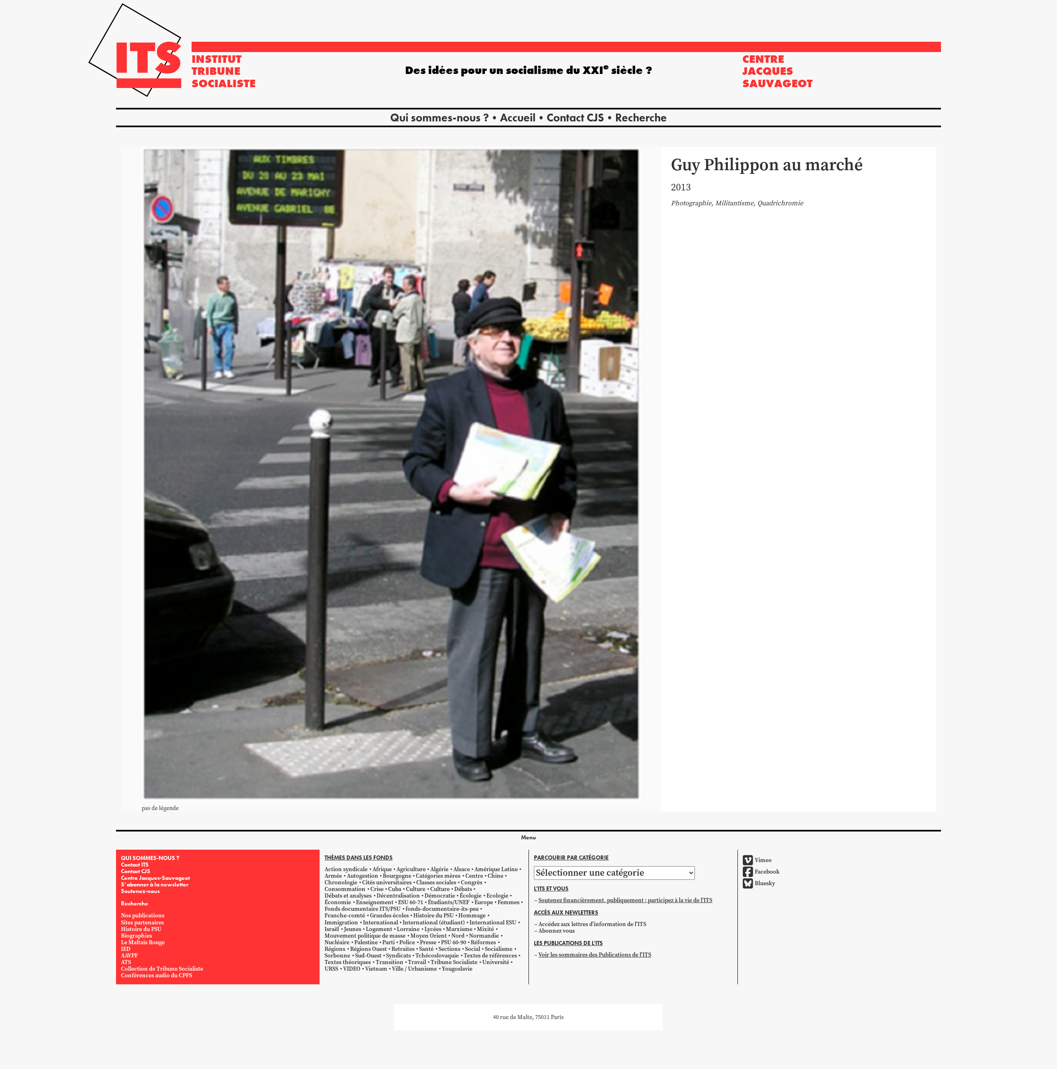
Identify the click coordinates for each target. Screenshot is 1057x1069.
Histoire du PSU (141, 929)
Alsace (461, 869)
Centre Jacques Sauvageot (777, 71)
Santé (426, 949)
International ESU (492, 922)
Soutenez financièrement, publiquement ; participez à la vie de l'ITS (625, 900)
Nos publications (142, 915)
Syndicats (398, 956)
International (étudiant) (434, 922)
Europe (483, 902)
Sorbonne (337, 956)
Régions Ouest (368, 949)
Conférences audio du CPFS (156, 975)
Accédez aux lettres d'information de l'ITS (592, 924)
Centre (474, 876)
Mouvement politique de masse (365, 936)
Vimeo (763, 860)
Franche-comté (345, 915)
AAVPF (129, 956)
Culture (415, 889)
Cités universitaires (387, 882)
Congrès (471, 882)
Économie (338, 902)
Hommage (472, 915)
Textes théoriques (348, 962)
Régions (335, 949)
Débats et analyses (348, 896)
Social (472, 949)
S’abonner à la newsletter (154, 884)
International (380, 922)
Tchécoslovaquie (437, 956)
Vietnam (376, 969)
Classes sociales (436, 882)
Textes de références (490, 956)
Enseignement (374, 902)
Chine (495, 876)
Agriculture (411, 869)
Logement (379, 929)
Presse (428, 942)
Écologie (470, 896)
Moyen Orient (428, 936)
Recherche (641, 117)
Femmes (508, 902)
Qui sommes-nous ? (439, 117)
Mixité (485, 929)
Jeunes (352, 929)
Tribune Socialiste (454, 962)
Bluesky (765, 883)
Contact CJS (575, 117)
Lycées (432, 929)
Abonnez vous (556, 931)
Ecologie (497, 896)
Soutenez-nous (140, 891)
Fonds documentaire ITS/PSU (363, 909)
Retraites (403, 949)
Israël (332, 929)
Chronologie (341, 882)
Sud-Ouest (368, 956)
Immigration (341, 922)
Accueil (518, 117)
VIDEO (351, 969)
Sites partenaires (142, 922)
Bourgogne (397, 876)
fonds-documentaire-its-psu (442, 909)
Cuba (394, 889)
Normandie (484, 936)
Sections (449, 949)
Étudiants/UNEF (448, 902)
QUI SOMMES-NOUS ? (150, 858)
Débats (463, 889)
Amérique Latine (496, 869)
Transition (389, 962)
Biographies (136, 936)
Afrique (382, 869)
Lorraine (408, 929)
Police (407, 942)
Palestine (366, 942)
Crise (377, 889)
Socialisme (498, 949)
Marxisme (459, 929)
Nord (458, 936)
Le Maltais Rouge (143, 942)
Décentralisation (398, 896)
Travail (417, 962)
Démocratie (439, 896)
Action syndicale (346, 869)
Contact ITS (135, 864)
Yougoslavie (457, 969)
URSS (331, 969)
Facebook (767, 872)
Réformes (483, 942)
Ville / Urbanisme (414, 969)
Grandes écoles (389, 915)
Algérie (439, 869)
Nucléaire (337, 942)
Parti (388, 942)
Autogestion (362, 876)
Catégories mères (438, 876)
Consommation (345, 889)
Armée (333, 876)
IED (125, 949)
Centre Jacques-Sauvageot (155, 877)
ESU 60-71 (410, 902)
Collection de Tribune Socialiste (162, 969)
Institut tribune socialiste (224, 71)
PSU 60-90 (453, 942)
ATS (126, 962)
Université (495, 962)
